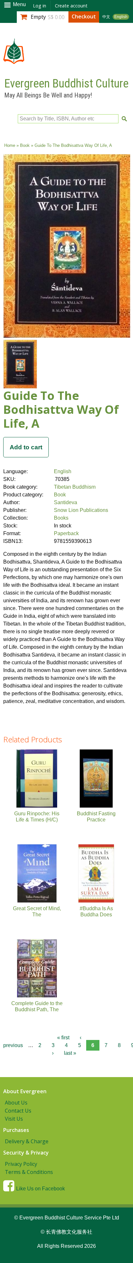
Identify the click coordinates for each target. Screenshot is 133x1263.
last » (70, 1053)
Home (9, 145)
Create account (71, 6)
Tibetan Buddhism (75, 487)
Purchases (16, 1130)
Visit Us (14, 1118)
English (121, 17)
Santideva (65, 502)
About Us (16, 1102)
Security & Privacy (26, 1152)
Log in (39, 6)
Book (25, 145)
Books (61, 518)
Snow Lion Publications (81, 510)
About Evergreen (24, 1091)
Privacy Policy (21, 1163)
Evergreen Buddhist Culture (66, 83)
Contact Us (18, 1110)
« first (63, 1037)
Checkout (84, 16)
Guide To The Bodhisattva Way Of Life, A (61, 409)
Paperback (66, 533)
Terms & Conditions (29, 1172)
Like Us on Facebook (40, 1188)
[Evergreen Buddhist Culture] (13, 61)
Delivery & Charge (26, 1141)
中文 (106, 17)
